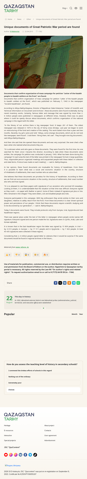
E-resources (8, 430)
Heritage (7, 425)
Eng (64, 8)
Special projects (10, 440)
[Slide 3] (45, 308)
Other (29, 19)
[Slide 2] (43, 308)
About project (49, 425)
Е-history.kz (14, 31)
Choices (11, 390)
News (19, 19)
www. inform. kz (22, 247)
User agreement (50, 435)
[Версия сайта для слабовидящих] (75, 8)
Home (10, 19)
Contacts (47, 430)
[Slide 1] (41, 308)
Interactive (8, 435)
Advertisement (49, 440)
